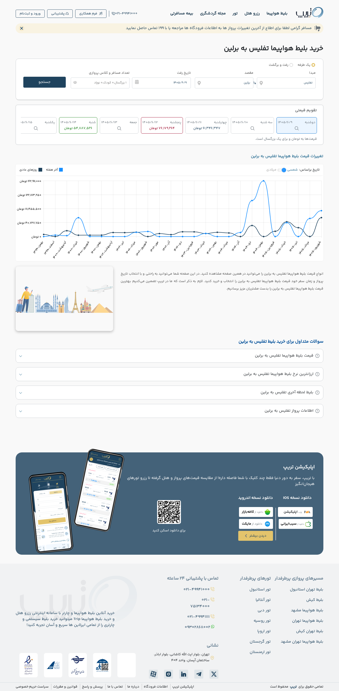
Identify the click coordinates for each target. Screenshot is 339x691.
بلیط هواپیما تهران (307, 621)
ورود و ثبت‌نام (30, 13)
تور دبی (264, 610)
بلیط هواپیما (277, 13)
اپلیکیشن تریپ (183, 687)
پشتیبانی (58, 13)
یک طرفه (304, 65)
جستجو (44, 82)
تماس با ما (115, 687)
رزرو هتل (252, 13)
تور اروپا (264, 631)
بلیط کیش (314, 600)
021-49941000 (126, 13)
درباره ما (133, 687)
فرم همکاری (88, 13)
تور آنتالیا (263, 600)
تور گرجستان (260, 642)
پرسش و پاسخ (92, 687)
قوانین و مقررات (65, 687)
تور (235, 13)
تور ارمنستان (260, 652)
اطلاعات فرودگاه (156, 687)
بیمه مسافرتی (181, 13)
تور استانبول (260, 589)
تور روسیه (262, 621)
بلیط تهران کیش (309, 631)
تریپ (293, 687)
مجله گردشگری (213, 13)
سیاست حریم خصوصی (32, 687)
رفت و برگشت (278, 65)
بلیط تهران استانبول (306, 589)
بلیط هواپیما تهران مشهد (302, 642)
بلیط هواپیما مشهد (307, 610)
